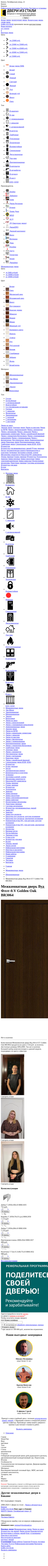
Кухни (3, 467)
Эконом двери (6, 428)
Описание (10, 1433)
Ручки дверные (38, 448)
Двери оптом (11, 846)
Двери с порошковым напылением (19, 725)
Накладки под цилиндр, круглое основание (23, 816)
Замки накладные (28, 459)
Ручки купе (10, 837)
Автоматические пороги (16, 450)
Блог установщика (33, 1533)
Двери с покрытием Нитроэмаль (14, 436)
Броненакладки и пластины (17, 773)
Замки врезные (14, 459)
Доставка (9, 860)
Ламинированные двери (15, 727)
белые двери (6, 20)
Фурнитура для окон (9, 465)
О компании (10, 856)
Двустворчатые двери (20, 440)
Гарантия (9, 858)
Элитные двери (19, 428)
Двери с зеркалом (24, 432)
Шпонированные (12, 714)
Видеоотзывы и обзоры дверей (13, 1533)
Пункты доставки (38, 1542)
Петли (3, 450)
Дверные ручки (12, 835)
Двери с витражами (9, 432)
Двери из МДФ (12, 731)
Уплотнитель (41, 457)
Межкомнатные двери (10, 267)
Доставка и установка (37, 8)
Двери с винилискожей (17, 430)
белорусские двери (35, 20)
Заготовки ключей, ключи (28, 453)
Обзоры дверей (12, 843)
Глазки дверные (20, 457)
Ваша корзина (6, 26)
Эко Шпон (10, 710)
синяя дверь (5, 22)
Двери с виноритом (35, 430)
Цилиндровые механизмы (16, 802)
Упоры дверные (7, 457)
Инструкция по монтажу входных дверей (11, 1538)
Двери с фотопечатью (14, 739)
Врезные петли (12, 831)
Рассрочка (25, 8)
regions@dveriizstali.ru (23, 1525)
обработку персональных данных (30, 1325)
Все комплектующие (9, 1261)
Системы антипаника (35, 463)
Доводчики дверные (18, 463)
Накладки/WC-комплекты (31, 455)
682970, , (16, 1511)
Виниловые (10, 718)
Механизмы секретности (11, 455)
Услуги (11, 1544)
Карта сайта (5, 1546)
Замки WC (10, 810)
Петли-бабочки (12, 833)
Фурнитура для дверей (10, 1531)
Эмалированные (12, 712)
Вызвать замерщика (24, 1429)
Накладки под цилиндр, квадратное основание (24, 818)
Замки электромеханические (17, 798)
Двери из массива (33, 428)
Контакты (5, 469)
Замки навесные (25, 461)
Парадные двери (12, 442)
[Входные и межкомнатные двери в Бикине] (18, 16)
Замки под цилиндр (13, 814)
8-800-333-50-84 (7, 24)
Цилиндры (10, 829)
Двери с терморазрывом (21, 438)
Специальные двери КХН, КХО (28, 444)
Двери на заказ (7, 425)
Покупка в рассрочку (14, 850)
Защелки (4, 459)
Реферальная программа (10, 8)
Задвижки (13, 453)
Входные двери (7, 33)
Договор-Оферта (7, 1517)
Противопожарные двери (30, 442)
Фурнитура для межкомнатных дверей (16, 448)
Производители (36, 1531)
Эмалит (9, 716)
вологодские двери (19, 20)
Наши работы (11, 854)
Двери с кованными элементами (19, 433)
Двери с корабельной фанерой (32, 434)
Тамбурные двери (8, 444)
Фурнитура (5, 446)
